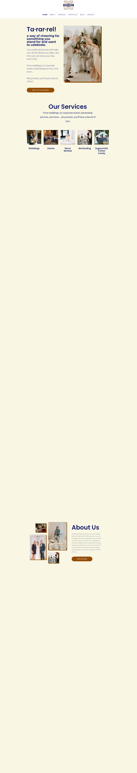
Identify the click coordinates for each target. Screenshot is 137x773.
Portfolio (73, 15)
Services (62, 15)
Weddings (34, 148)
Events (50, 148)
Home (45, 15)
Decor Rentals (68, 149)
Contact (91, 15)
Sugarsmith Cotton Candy (101, 151)
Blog (82, 15)
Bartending (85, 148)
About (53, 15)
